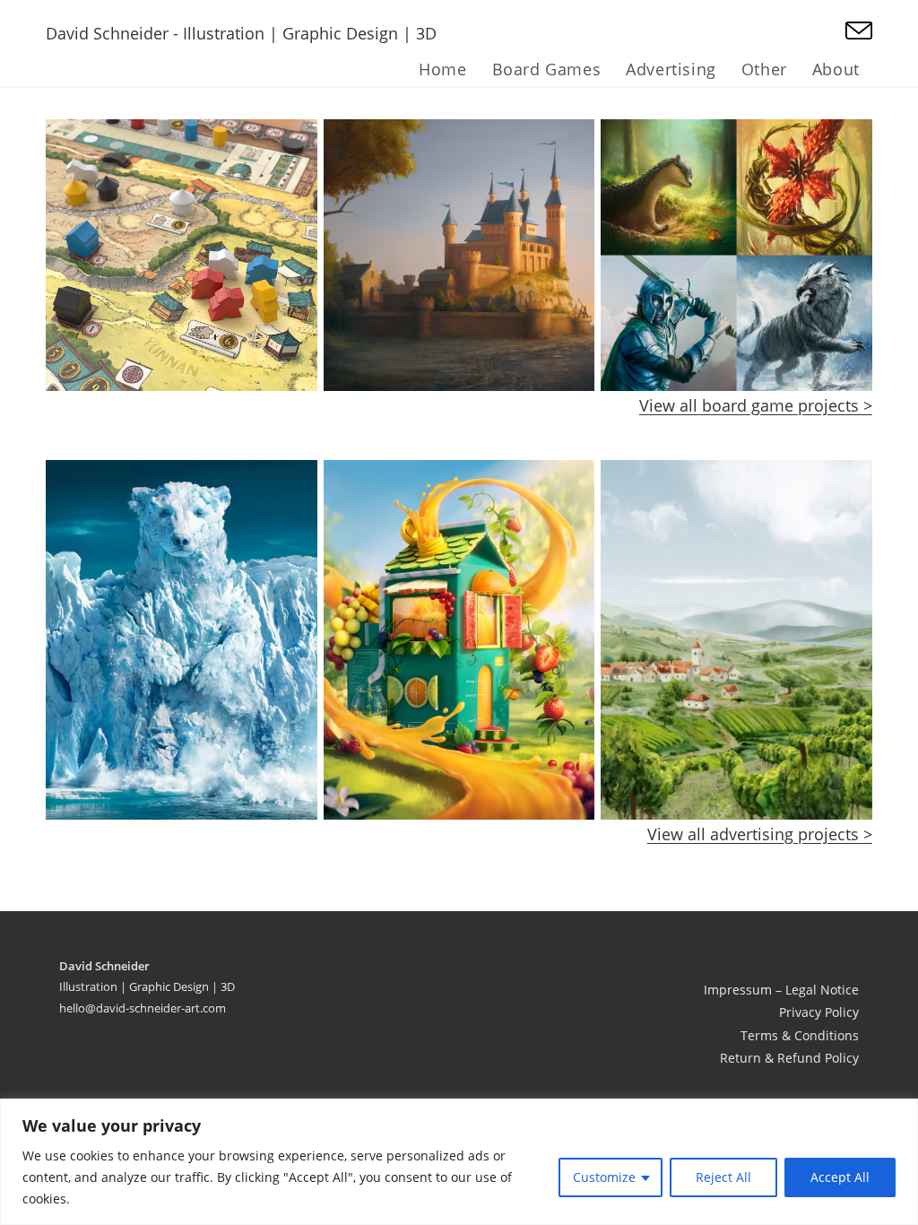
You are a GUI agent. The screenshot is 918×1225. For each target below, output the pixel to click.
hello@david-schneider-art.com (142, 1008)
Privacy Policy (819, 1012)
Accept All (840, 1177)
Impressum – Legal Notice (781, 989)
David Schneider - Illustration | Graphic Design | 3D (241, 33)
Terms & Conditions (799, 1035)
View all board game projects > (755, 405)
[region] (459, 1162)
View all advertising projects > (759, 834)
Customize (604, 1177)
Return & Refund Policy (789, 1057)
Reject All (723, 1177)
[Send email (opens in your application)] (858, 31)
